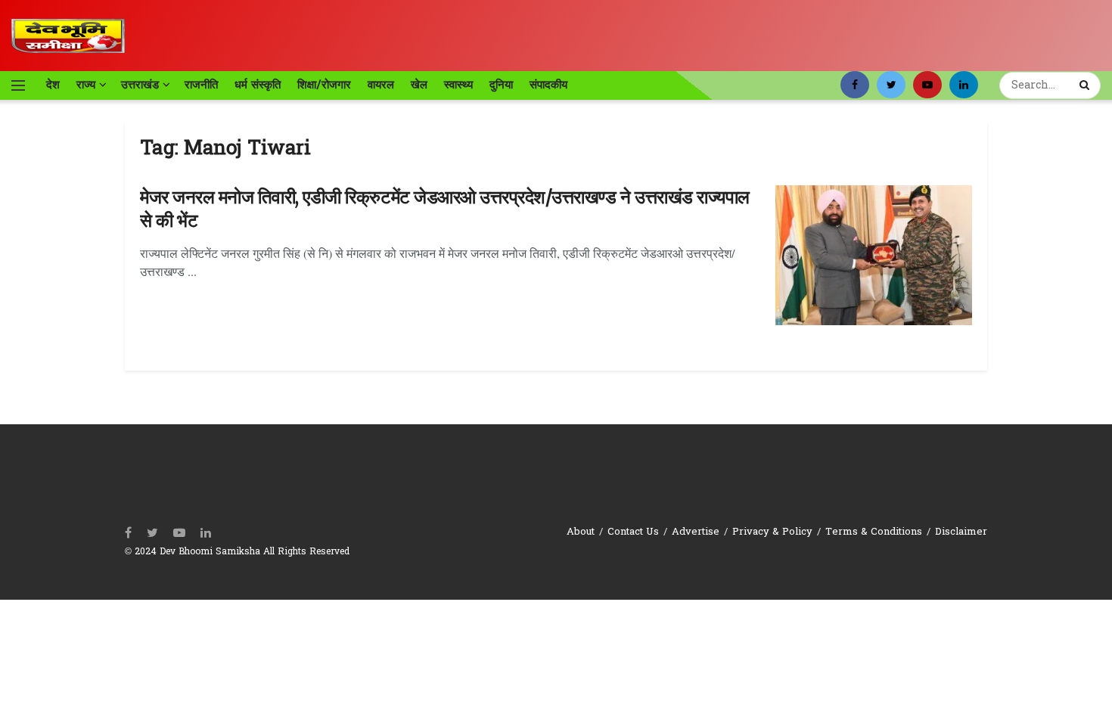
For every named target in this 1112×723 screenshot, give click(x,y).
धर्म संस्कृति (258, 85)
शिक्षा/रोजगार (324, 85)
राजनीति (201, 85)
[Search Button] (1086, 85)
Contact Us (633, 532)
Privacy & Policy (772, 532)
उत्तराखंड (140, 85)
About (581, 532)
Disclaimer (961, 532)
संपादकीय (548, 85)
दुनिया (501, 85)
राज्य (85, 85)
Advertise (695, 532)
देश (53, 85)
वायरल (381, 85)
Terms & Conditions (873, 532)
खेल (419, 85)
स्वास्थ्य (458, 85)
